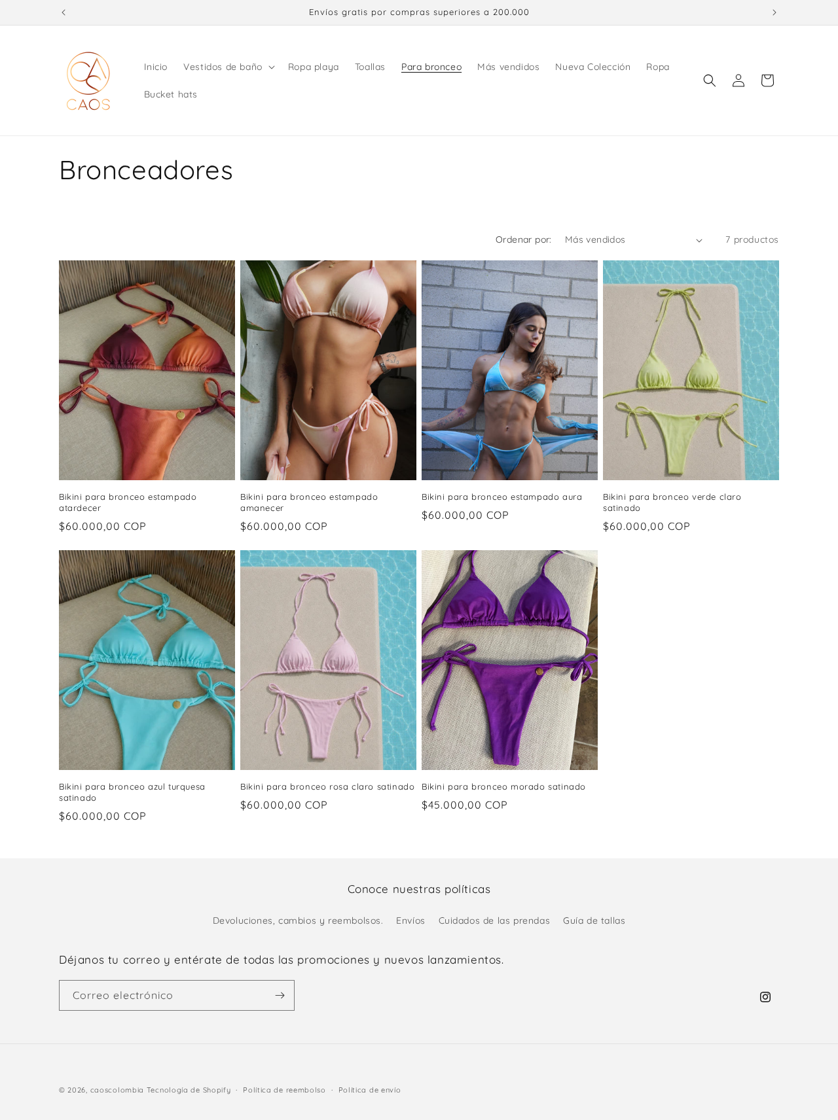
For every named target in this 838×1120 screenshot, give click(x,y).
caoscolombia (117, 1089)
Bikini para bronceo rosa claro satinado (327, 786)
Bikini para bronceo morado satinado (504, 786)
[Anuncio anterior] (63, 12)
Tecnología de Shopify (189, 1089)
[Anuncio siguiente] (774, 12)
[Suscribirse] (279, 995)
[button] (227, 66)
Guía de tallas (594, 920)
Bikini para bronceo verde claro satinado (672, 502)
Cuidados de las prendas (495, 920)
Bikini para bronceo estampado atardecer (127, 502)
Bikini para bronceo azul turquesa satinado (132, 792)
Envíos (411, 920)
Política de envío (369, 1089)
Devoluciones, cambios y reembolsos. (298, 920)
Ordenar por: (524, 239)
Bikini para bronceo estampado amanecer (309, 502)
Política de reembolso (284, 1089)
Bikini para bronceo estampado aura (502, 496)
